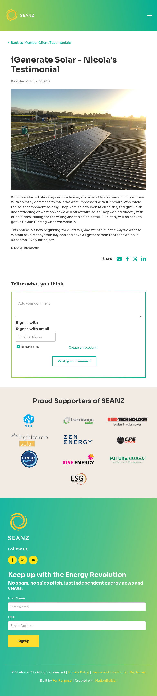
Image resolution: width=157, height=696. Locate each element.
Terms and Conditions (109, 672)
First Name (16, 598)
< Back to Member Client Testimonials (39, 43)
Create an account (82, 347)
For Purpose (62, 680)
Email (12, 617)
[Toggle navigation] (150, 15)
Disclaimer (138, 672)
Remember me (30, 346)
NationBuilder (106, 680)
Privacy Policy (78, 672)
